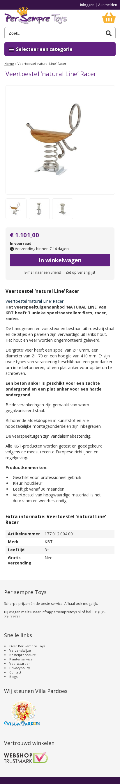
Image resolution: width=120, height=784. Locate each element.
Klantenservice (21, 659)
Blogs (13, 676)
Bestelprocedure (22, 655)
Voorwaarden (20, 663)
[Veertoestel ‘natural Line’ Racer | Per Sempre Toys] (35, 18)
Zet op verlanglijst (80, 272)
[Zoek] (109, 33)
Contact (15, 672)
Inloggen (87, 4)
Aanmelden (107, 4)
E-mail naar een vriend (42, 272)
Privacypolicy (19, 668)
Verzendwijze (20, 650)
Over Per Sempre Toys (27, 646)
